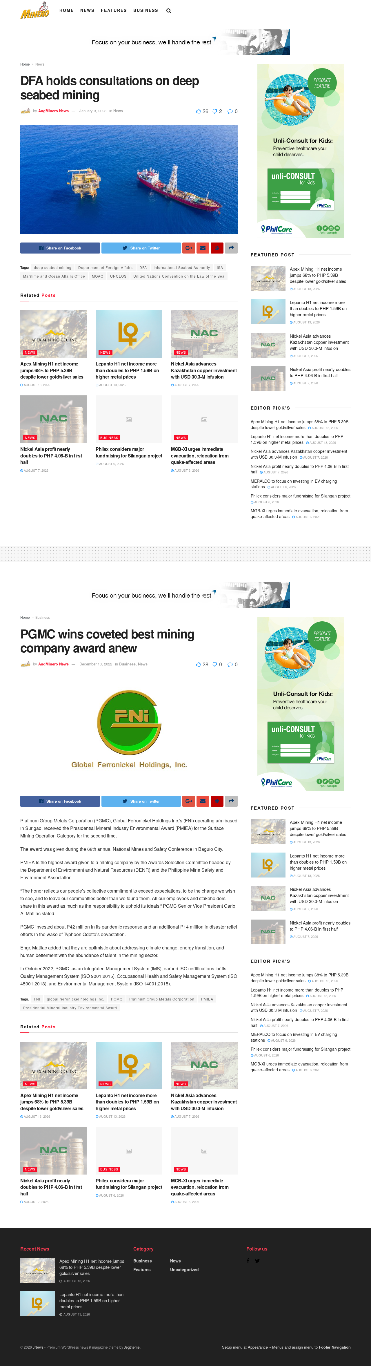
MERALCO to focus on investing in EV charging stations (294, 484)
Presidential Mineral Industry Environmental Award (70, 1007)
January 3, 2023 (92, 110)
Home (66, 10)
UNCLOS (118, 276)
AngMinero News (53, 110)
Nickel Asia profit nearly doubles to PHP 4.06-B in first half (51, 455)
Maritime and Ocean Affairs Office (54, 276)
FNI (37, 998)
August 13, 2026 (36, 384)
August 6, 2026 (111, 463)
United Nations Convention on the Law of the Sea (179, 276)
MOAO (97, 276)
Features (114, 10)
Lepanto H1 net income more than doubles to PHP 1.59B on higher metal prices (127, 370)
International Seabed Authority (182, 267)
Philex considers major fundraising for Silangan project (129, 452)
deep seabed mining (53, 267)
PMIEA (207, 998)
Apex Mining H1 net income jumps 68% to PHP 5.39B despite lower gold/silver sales (51, 370)
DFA (143, 267)
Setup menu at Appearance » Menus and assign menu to (286, 1347)
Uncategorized (184, 1269)
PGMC (117, 998)
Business (145, 10)
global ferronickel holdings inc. (75, 998)
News (87, 10)
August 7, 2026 (186, 384)
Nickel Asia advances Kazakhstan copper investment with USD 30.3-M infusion (204, 370)
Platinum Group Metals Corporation (161, 998)
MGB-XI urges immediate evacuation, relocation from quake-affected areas (199, 455)
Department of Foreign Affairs (105, 267)
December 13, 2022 (95, 664)
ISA (220, 267)
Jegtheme (132, 1347)
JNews (38, 1347)
